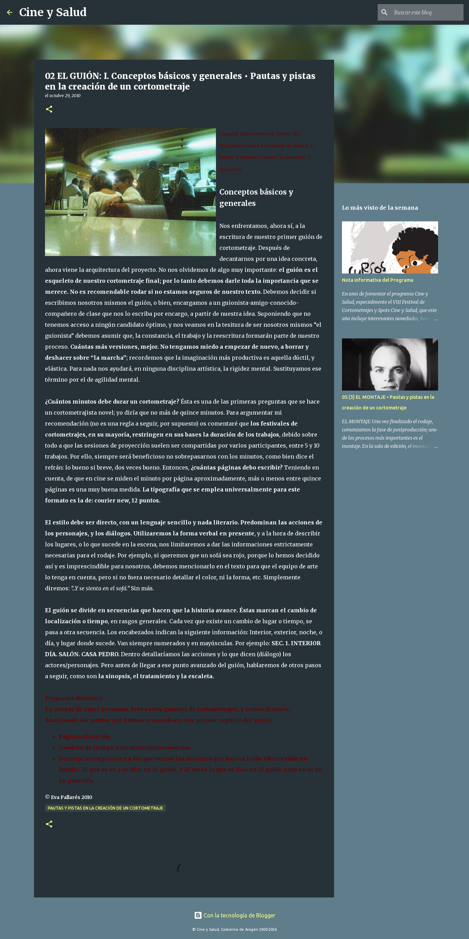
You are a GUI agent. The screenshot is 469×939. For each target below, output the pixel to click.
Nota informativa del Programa (377, 280)
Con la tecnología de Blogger (238, 915)
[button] (49, 109)
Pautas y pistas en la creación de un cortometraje (105, 808)
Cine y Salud (53, 12)
